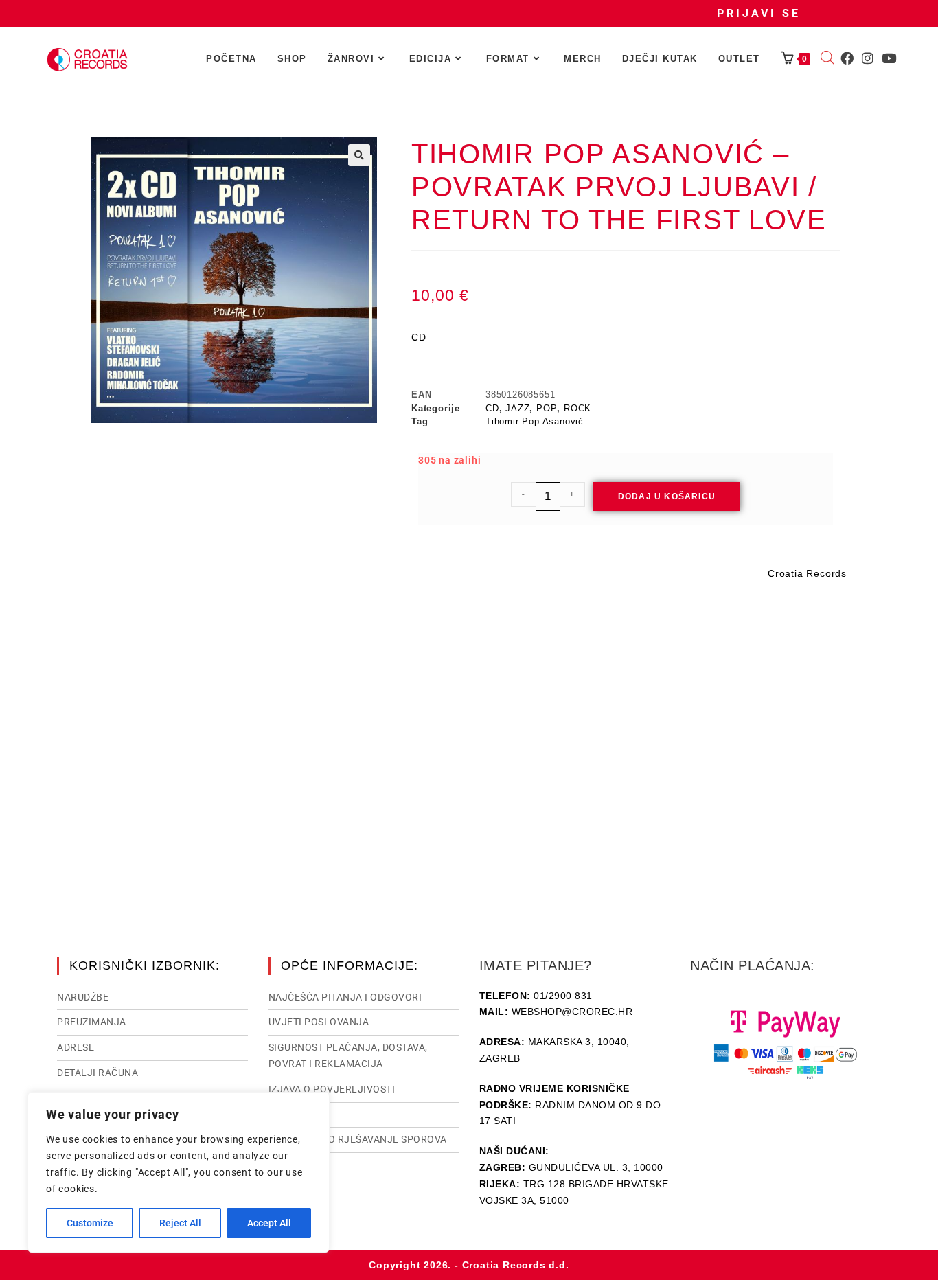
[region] (178, 1172)
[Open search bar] (827, 59)
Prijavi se (759, 13)
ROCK (577, 408)
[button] (359, 155)
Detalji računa (97, 1072)
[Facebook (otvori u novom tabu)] (847, 58)
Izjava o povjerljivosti (332, 1089)
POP (546, 408)
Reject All (180, 1223)
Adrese (75, 1047)
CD (492, 408)
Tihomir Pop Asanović (534, 421)
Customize (90, 1223)
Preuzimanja (91, 1021)
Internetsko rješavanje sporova (357, 1139)
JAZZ (517, 408)
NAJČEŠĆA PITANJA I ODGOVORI (345, 997)
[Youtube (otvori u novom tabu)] (889, 58)
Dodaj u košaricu (667, 496)
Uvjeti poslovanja (318, 1021)
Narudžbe (82, 997)
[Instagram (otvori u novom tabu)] (867, 58)
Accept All (269, 1223)
